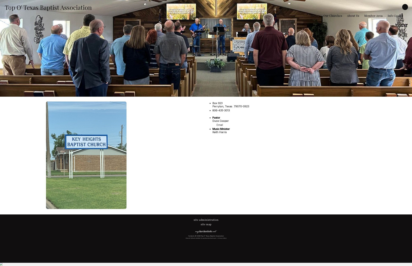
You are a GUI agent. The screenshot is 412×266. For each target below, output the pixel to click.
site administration (206, 220)
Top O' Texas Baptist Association (48, 7)
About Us (353, 16)
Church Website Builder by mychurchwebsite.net (201, 238)
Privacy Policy (222, 238)
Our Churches (332, 16)
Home (314, 16)
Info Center (395, 16)
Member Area (373, 16)
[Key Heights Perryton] (86, 208)
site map (206, 224)
